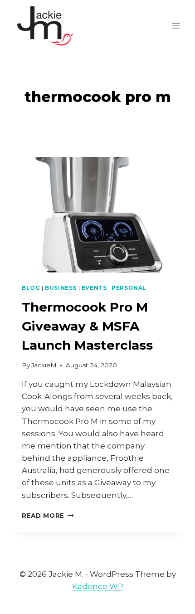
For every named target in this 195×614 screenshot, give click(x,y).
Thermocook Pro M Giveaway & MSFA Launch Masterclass (87, 326)
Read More (48, 515)
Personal (129, 287)
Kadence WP (97, 586)
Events (94, 287)
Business (61, 287)
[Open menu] (175, 26)
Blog (31, 287)
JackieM (44, 365)
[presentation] (97, 215)
